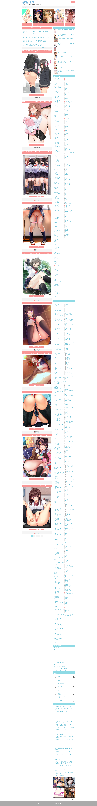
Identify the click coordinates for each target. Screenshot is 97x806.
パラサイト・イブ (68, 435)
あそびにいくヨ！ (57, 305)
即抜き (55, 80)
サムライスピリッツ (57, 521)
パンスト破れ (67, 215)
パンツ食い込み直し (57, 162)
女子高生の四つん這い (58, 281)
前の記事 (43, 47)
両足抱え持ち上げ (68, 219)
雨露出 (55, 126)
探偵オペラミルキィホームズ (69, 350)
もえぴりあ (38, 803)
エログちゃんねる (61, 682)
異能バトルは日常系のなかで (59, 379)
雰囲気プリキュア (57, 129)
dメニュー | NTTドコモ (62, 693)
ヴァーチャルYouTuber (58, 359)
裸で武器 (66, 133)
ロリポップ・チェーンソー (58, 635)
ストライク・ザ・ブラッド (58, 535)
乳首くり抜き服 (56, 183)
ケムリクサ (56, 448)
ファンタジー (56, 102)
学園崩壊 (55, 468)
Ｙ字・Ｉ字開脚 (67, 237)
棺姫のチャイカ (67, 530)
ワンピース (67, 612)
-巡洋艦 (57, 492)
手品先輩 (66, 349)
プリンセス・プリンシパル (69, 491)
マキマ (55, 105)
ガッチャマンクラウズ (58, 416)
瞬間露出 (55, 234)
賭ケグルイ (56, 501)
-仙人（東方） (68, 357)
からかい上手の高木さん (58, 399)
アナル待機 (56, 209)
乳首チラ (55, 184)
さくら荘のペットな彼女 (58, 508)
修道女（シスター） (57, 278)
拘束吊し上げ (67, 88)
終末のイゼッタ (56, 596)
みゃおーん (60, 687)
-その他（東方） (68, 353)
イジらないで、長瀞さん (58, 340)
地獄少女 (55, 573)
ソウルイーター (56, 553)
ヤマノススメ (67, 599)
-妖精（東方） (68, 362)
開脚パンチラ (56, 167)
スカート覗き (56, 149)
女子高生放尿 (56, 285)
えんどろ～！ (56, 314)
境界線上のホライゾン (58, 467)
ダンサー (55, 95)
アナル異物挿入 (56, 210)
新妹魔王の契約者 (57, 583)
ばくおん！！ (67, 414)
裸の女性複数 (56, 122)
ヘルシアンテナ (60, 700)
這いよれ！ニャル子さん (69, 540)
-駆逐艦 (57, 500)
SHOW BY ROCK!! (57, 506)
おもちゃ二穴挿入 (57, 216)
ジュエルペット (56, 532)
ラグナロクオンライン (58, 618)
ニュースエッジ (57, 651)
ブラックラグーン (68, 456)
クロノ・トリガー (57, 445)
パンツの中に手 (67, 113)
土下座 (66, 83)
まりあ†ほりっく (67, 548)
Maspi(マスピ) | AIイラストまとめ (60, 666)
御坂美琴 (55, 116)
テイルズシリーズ (68, 328)
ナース (55, 98)
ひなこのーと (67, 418)
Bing (58, 679)
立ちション (56, 258)
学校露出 (55, 227)
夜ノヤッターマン (68, 601)
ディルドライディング (58, 249)
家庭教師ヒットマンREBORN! (59, 472)
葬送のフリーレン (57, 600)
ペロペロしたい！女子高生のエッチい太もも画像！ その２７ (33, 44)
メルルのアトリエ (68, 564)
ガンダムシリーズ (57, 418)
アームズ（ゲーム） (57, 339)
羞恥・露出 (56, 224)
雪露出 (55, 127)
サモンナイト (56, 524)
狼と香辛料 (56, 374)
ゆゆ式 (66, 596)
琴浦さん (55, 484)
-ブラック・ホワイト (69, 511)
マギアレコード (67, 553)
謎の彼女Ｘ (67, 404)
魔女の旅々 (67, 581)
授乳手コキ (56, 192)
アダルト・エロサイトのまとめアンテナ (61, 668)
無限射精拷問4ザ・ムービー (60, 717)
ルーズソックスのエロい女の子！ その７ (65, 47)
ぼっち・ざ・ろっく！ (68, 422)
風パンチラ (56, 170)
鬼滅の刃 (55, 503)
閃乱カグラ (56, 603)
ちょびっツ (67, 311)
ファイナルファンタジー (69, 446)
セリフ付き (56, 79)
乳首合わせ (56, 187)
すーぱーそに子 (56, 515)
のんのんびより (67, 389)
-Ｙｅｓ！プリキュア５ (69, 486)
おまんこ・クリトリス (68, 101)
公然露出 (55, 226)
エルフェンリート (57, 347)
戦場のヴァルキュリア (58, 578)
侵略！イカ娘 (56, 567)
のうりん (66, 387)
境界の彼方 (56, 466)
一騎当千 (55, 362)
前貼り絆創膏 (67, 185)
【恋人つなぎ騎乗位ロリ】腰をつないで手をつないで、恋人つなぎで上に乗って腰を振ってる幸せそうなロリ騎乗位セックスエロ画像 (64, 762)
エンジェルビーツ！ (57, 349)
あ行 (55, 303)
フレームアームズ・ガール (69, 453)
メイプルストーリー (68, 560)
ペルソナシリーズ (68, 496)
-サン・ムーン (68, 504)
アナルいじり (56, 206)
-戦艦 (56, 493)
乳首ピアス (56, 186)
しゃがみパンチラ (57, 146)
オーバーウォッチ (57, 353)
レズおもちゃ (56, 218)
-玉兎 (67, 364)
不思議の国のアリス (68, 518)
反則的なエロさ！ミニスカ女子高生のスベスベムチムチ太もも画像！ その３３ (36, 33)
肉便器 (66, 95)
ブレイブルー (67, 461)
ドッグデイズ (67, 337)
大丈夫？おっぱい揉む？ (58, 189)
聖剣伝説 (55, 598)
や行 (66, 592)
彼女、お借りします (57, 474)
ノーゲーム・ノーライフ (69, 398)
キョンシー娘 (56, 90)
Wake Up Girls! (67, 609)
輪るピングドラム (68, 579)
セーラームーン (56, 547)
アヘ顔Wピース (67, 207)
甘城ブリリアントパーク (58, 376)
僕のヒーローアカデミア (69, 519)
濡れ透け (66, 229)
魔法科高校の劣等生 (68, 589)
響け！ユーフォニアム (68, 542)
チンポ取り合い (67, 212)
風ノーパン (56, 169)
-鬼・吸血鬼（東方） (69, 368)
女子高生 (55, 280)
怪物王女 (55, 477)
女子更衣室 (56, 82)
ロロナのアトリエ (57, 637)
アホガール (56, 330)
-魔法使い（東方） (69, 369)
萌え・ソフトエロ (57, 289)
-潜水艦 (57, 497)
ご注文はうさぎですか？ (58, 414)
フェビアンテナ (57, 647)
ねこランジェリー (57, 291)
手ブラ (55, 191)
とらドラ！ (67, 315)
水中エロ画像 (67, 225)
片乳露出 (55, 197)
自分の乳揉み (56, 201)
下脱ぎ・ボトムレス (57, 164)
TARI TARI (66, 305)
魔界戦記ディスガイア (68, 590)
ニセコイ (66, 391)
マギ (65, 552)
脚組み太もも (67, 230)
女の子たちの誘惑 (57, 253)
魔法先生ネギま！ (68, 584)
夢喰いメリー (67, 602)
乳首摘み (55, 188)
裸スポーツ (67, 139)
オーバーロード (56, 354)
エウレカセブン (56, 344)
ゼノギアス (56, 548)
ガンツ (55, 428)
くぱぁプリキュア (68, 105)
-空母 (56, 498)
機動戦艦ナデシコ (57, 483)
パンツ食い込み (56, 161)
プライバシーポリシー (57, 803)
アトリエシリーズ (57, 328)
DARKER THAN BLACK (68, 304)
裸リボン (66, 148)
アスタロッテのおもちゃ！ (58, 325)
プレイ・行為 (57, 244)
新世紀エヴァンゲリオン (58, 582)
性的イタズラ (67, 156)
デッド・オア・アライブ (69, 332)
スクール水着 (56, 93)
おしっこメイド (56, 246)
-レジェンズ (68, 514)
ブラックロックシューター (69, 457)
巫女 (65, 188)
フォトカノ (67, 451)
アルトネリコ (56, 337)
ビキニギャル (56, 101)
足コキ (55, 262)
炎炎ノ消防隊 (56, 373)
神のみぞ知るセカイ (57, 487)
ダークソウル (67, 323)
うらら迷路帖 (56, 311)
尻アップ (55, 114)
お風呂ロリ (56, 132)
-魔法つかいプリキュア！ (70, 482)
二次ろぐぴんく (57, 649)
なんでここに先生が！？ (69, 386)
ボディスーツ (67, 180)
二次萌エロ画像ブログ (58, 660)
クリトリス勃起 (67, 107)
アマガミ (55, 332)
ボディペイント (67, 131)
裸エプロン (67, 135)
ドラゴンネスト (67, 339)
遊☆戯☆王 (67, 606)
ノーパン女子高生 (57, 100)
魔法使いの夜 (67, 582)
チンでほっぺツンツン (68, 153)
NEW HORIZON (67, 384)
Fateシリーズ (67, 409)
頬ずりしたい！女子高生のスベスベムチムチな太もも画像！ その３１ (34, 38)
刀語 (55, 462)
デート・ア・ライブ (68, 334)
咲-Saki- (55, 572)
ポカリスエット (56, 294)
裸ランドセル (56, 142)
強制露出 (55, 229)
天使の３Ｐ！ (67, 347)
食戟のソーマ (56, 606)
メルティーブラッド (68, 562)
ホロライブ (67, 498)
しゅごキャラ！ (56, 513)
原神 (55, 463)
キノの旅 (55, 434)
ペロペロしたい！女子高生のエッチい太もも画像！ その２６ (33, 45)
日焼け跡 (66, 224)
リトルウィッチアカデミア (58, 625)
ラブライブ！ (56, 623)
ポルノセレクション (57, 658)
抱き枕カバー (56, 83)
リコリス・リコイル (57, 624)
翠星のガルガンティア (58, 597)
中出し (55, 252)
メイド (55, 275)
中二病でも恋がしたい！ (69, 344)
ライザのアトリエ (57, 616)
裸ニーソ (66, 140)
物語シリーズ (67, 577)
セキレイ (55, 545)
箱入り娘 (66, 94)
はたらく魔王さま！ (68, 413)
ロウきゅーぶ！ (56, 632)
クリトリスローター (57, 217)
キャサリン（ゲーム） (58, 435)
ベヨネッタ (67, 494)
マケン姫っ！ (67, 556)
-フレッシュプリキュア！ (70, 481)
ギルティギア (56, 440)
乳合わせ (55, 182)
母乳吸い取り (56, 194)
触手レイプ (56, 124)
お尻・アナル (57, 204)
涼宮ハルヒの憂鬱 (57, 588)
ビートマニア (67, 443)
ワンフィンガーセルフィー (69, 217)
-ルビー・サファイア (69, 513)
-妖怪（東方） (68, 359)
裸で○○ (66, 130)
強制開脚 (66, 84)
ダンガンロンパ (67, 318)
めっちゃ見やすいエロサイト (59, 664)
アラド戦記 (56, 333)
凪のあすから (67, 401)
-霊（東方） (68, 367)
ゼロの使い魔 (56, 552)
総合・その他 (57, 78)
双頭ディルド (67, 128)
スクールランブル (57, 533)
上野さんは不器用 (57, 363)
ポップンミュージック (68, 516)
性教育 (55, 256)
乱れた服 (55, 107)
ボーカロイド (67, 501)
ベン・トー (67, 495)
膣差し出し (67, 110)
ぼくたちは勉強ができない (69, 421)
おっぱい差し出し (57, 174)
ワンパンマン (67, 611)
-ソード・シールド (69, 505)
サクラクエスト (56, 520)
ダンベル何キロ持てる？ (69, 321)
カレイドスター (56, 415)
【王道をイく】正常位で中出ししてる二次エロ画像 (64, 715)
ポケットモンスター (68, 503)
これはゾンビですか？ (58, 413)
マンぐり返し (56, 251)
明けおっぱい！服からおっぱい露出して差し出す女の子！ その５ (66, 66)
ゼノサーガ (56, 549)
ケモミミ (55, 269)
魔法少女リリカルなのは (69, 587)
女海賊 (55, 286)
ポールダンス (67, 216)
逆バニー (66, 202)
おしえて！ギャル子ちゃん (58, 315)
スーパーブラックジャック (58, 544)
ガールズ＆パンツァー (58, 432)
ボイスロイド (67, 499)
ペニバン (66, 120)
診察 (55, 261)
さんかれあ (56, 511)
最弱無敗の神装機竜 (57, 584)
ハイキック (56, 155)
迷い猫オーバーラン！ (68, 580)
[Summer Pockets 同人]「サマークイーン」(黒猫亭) (64, 727)
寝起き (55, 296)
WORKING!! (67, 610)
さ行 (55, 505)
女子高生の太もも (57, 283)
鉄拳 (65, 378)
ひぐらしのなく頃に (68, 416)
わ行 (66, 607)
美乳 (55, 199)
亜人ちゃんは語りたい (58, 364)
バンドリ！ (67, 432)
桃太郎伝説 (67, 574)
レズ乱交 (66, 123)
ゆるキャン (67, 598)
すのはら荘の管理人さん (58, 514)
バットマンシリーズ (68, 431)
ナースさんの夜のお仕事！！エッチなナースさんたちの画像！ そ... (66, 35)
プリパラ (66, 489)
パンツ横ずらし (56, 160)
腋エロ (66, 231)
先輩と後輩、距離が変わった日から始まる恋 (63, 706)
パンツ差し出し (56, 159)
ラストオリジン (56, 619)
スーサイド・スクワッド (58, 543)
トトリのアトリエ (68, 335)
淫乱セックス (57, 746)
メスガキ (55, 134)
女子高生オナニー (57, 284)
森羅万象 (55, 587)
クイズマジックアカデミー (58, 443)
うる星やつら (56, 313)
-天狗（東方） (68, 358)
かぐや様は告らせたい (58, 398)
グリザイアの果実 (57, 447)
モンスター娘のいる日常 (69, 566)
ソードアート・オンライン (58, 557)
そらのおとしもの (57, 518)
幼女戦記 (66, 603)
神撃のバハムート (57, 593)
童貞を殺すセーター (68, 192)
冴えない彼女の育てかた (58, 568)
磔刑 (55, 235)
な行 (66, 382)
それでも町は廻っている (58, 519)
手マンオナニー (67, 115)
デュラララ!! (67, 333)
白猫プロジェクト (57, 592)
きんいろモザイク (57, 403)
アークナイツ (56, 338)
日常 (65, 403)
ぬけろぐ (59, 690)
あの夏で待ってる (57, 306)
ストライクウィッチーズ (58, 534)
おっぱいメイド (56, 267)
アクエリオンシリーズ (58, 323)
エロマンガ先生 (56, 348)
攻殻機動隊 (56, 481)
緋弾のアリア (67, 538)
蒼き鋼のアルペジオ (57, 388)
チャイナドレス (56, 96)
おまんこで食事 (67, 102)
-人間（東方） (68, 354)
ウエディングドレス (68, 165)
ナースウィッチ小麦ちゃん (69, 390)
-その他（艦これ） (58, 491)
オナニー (66, 112)
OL (54, 266)
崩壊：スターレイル (68, 524)
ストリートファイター (58, 537)
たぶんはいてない (57, 147)
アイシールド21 (57, 318)
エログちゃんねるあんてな (59, 662)
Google (59, 676)
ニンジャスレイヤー (68, 394)
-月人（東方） (68, 363)
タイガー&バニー (67, 316)
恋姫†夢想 (56, 479)
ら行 (55, 608)
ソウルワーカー (56, 554)
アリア (55, 334)
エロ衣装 (66, 166)
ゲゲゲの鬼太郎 (56, 450)
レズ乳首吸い (56, 179)
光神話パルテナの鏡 (68, 521)
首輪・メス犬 (67, 99)
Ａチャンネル (56, 392)
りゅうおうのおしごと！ (58, 615)
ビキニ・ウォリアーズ (68, 440)
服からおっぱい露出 (57, 193)
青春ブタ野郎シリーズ (58, 605)
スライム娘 (56, 270)
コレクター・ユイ (57, 454)
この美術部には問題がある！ (59, 411)
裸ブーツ (66, 143)
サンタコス (56, 92)
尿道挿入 (55, 254)
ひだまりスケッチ (68, 417)
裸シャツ (66, 138)
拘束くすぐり (67, 85)
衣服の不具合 (56, 121)
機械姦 (66, 90)
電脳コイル (67, 381)
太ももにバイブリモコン (58, 221)
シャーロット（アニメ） (58, 528)
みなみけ (66, 550)
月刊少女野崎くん (57, 482)
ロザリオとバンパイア (58, 634)
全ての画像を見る (36, 95)
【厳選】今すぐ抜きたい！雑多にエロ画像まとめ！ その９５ (66, 39)
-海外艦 (57, 495)
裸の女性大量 (67, 234)
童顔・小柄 (56, 130)
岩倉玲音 (55, 115)
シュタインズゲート (57, 529)
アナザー (55, 329)
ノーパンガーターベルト (58, 151)
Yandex (59, 675)
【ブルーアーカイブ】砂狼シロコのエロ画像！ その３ (66, 71)
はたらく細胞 (67, 412)
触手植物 (66, 98)
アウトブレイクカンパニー (58, 320)
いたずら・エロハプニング (69, 152)
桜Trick (55, 586)
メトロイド (67, 561)
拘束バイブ (56, 222)
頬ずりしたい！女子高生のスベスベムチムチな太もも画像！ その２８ (34, 42)
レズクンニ (67, 122)
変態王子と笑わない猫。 (69, 523)
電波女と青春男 (67, 379)
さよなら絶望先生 (57, 510)
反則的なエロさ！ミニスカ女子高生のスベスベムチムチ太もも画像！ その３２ (36, 37)
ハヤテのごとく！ (68, 427)
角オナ (66, 117)
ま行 (66, 543)
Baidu (59, 697)
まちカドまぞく (67, 547)
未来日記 (66, 571)
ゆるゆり (66, 597)
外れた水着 (67, 155)
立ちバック (56, 259)
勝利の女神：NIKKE (57, 569)
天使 (55, 112)
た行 (66, 303)
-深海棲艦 (57, 496)
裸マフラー (67, 144)
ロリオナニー (56, 135)
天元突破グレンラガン (68, 348)
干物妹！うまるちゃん (68, 525)
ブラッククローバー (68, 455)
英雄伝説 (55, 386)
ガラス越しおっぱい (57, 177)
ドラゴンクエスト (68, 338)
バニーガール (67, 175)
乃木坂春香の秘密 (68, 400)
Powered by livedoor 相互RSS (59, 775)
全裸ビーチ (56, 225)
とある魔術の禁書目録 (68, 314)
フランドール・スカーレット (59, 103)
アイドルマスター (57, 319)
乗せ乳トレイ (56, 181)
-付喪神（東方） (68, 355)
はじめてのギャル (68, 411)
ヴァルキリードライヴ (58, 355)
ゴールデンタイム (57, 459)
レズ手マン (67, 126)
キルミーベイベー (57, 437)
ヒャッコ (66, 438)
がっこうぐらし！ (57, 401)
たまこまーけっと (68, 309)
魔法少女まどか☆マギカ (69, 586)
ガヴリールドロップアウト (58, 429)
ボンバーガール (67, 500)
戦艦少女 (55, 581)
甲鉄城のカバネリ (57, 486)
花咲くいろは (67, 539)
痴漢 (65, 157)
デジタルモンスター (68, 330)
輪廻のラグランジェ (57, 642)
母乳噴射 (55, 196)
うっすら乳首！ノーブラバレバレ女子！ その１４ (66, 57)
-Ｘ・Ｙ (67, 515)
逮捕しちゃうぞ (67, 377)
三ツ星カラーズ (67, 567)
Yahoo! (59, 680)
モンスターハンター (68, 565)
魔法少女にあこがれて (68, 585)
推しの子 (55, 372)
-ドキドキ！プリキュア (69, 472)
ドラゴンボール (67, 340)
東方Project (67, 352)
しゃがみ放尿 (56, 248)
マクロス (66, 555)
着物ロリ (55, 139)
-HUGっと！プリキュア (69, 465)
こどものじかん (56, 408)
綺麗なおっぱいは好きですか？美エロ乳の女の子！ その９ (66, 30)
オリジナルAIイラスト (58, 86)
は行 (66, 406)
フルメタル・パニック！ (69, 452)
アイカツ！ (56, 316)
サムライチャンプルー (58, 523)
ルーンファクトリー (57, 630)
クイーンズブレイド (57, 444)
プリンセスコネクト (68, 490)
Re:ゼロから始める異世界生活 (59, 614)
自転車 (66, 232)
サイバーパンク (56, 91)
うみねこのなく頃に (57, 310)
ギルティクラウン (57, 442)
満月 (55, 84)
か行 (55, 394)
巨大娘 (55, 288)
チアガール (67, 170)
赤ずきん (55, 389)
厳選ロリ (55, 138)
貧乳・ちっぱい (56, 143)
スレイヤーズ (56, 542)
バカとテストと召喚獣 (68, 430)
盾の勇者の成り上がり (68, 371)
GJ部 (55, 395)
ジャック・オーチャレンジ (69, 210)
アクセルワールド (57, 324)
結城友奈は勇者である (68, 604)
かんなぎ (55, 400)
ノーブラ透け (56, 178)
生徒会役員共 (56, 591)
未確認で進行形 (67, 572)
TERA (66, 306)
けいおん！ (56, 405)
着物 (55, 119)
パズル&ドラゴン (67, 433)
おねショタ (67, 206)
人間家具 (66, 80)
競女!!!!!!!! (55, 488)
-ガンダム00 (57, 419)
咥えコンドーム (67, 220)
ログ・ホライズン (57, 633)
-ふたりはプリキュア (69, 466)
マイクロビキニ (67, 182)
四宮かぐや (56, 111)
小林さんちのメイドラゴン (58, 473)
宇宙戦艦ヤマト (56, 369)
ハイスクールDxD (68, 423)
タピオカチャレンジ (57, 293)
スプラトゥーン (56, 540)
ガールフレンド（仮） (58, 433)
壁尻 (55, 211)
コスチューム (67, 161)
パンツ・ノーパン (57, 145)
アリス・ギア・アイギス (58, 335)
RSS (54, 1)
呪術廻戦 (55, 571)
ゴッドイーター (56, 457)
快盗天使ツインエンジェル (58, 476)
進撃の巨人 (56, 601)
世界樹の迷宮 (56, 564)
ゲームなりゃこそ (61, 698)
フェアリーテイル (68, 450)
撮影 (55, 257)
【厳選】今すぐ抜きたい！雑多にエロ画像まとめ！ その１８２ (66, 44)
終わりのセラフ (56, 383)
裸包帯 (66, 150)
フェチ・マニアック (68, 205)
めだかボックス (67, 551)
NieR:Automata (67, 385)
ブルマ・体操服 (67, 179)
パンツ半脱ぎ (56, 157)
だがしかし (67, 310)
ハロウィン (67, 174)
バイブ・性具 (57, 214)
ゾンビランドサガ (57, 558)
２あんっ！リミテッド (62, 696)
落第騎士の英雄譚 (57, 640)
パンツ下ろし (56, 156)
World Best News (57, 653)
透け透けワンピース (57, 125)
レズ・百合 (67, 118)
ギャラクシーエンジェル (58, 439)
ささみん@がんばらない (58, 509)
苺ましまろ (56, 387)
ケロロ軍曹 (56, 449)
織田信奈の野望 (56, 384)
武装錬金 (66, 533)
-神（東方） (68, 366)
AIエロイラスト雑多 (57, 87)
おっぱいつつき (56, 173)
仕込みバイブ (56, 219)
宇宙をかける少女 (57, 574)
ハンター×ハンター (68, 428)
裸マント (66, 145)
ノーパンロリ (56, 133)
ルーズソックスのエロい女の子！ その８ (65, 52)
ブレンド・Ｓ (67, 462)
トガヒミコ (56, 97)
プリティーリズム (68, 487)
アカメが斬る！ (56, 321)
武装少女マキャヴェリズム (69, 532)
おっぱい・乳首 (57, 172)
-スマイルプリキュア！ (69, 471)
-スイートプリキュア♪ (69, 467)
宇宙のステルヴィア (57, 368)
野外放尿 (55, 240)
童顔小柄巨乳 (56, 198)
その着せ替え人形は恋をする (59, 516)
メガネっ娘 (56, 276)
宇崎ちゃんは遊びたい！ (58, 371)
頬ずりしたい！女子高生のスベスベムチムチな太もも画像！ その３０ (34, 40)
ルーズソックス (67, 183)
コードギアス (56, 455)
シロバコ (55, 530)
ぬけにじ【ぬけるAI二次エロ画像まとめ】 (61, 670)
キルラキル (56, 438)
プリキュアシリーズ (68, 464)
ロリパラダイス (56, 106)
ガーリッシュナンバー (58, 430)
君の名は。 (56, 464)
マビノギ (66, 557)
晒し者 (55, 231)
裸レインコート (56, 239)
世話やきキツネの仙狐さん (58, 566)
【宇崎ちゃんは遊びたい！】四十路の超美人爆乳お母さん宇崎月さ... (66, 62)
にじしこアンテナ (57, 655)
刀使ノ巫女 (67, 345)
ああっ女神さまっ (57, 304)
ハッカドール (67, 426)
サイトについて (47, 1)
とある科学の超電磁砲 (68, 313)
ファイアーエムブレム (68, 445)
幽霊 (65, 189)
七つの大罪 (67, 399)
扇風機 (66, 222)
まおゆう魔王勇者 (68, 546)
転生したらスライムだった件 (69, 373)
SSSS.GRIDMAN (57, 396)
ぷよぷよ (66, 419)
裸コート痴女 (56, 237)
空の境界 (55, 595)
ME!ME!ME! (67, 545)
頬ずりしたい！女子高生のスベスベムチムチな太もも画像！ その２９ (34, 41)
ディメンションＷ (68, 329)
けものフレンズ (56, 406)
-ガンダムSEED (58, 420)
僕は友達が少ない (68, 520)
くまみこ (55, 404)
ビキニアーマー (67, 178)
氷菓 (65, 534)
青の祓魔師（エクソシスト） (59, 391)
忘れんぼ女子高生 (57, 117)
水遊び (66, 226)
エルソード (56, 345)
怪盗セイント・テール (58, 478)
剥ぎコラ (66, 78)
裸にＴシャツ (56, 166)
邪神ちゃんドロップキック (58, 602)
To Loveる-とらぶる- (68, 308)
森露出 (55, 232)
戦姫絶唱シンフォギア (58, 579)
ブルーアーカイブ (68, 460)
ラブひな (55, 620)
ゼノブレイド (56, 550)
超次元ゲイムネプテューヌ (69, 372)
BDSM (66, 79)
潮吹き (66, 227)
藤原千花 (55, 120)
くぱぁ (66, 103)
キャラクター (37, 98)
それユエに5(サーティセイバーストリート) (62, 719)
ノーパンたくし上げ (57, 150)
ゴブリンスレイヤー (57, 458)
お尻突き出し (56, 88)
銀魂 (55, 502)
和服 (65, 187)
